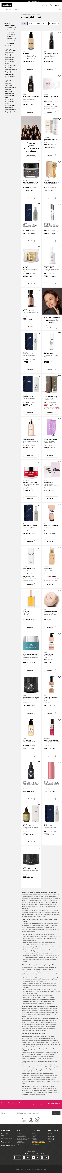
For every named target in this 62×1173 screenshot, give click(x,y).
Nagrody (50, 1133)
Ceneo (50, 1135)
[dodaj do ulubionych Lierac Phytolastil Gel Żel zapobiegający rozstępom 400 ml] (59, 633)
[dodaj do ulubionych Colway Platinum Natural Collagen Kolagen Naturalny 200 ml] (59, 805)
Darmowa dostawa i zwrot (23, 1138)
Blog (18, 1144)
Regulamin (34, 1139)
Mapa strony (50, 1141)
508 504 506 (5, 1130)
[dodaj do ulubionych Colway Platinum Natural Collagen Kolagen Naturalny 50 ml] (38, 376)
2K (46, 1157)
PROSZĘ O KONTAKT (54, 1104)
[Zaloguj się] (42, 5)
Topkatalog (34, 1138)
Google (51, 1139)
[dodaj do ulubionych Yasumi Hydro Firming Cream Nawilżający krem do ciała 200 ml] (38, 547)
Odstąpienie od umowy (6, 1138)
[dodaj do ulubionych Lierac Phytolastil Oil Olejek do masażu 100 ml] (38, 719)
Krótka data (19, 1141)
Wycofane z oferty (21, 1142)
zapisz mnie (56, 1113)
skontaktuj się (31, 155)
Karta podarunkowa (37, 1142)
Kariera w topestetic (21, 1136)
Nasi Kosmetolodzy (21, 1135)
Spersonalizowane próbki (38, 1141)
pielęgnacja (28, 14)
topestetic (23, 14)
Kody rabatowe (35, 1144)
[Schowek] (47, 5)
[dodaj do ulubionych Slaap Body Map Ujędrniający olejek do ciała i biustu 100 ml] (38, 590)
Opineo (51, 1136)
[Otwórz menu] (2, 9)
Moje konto (34, 1135)
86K (19, 1157)
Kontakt (34, 1133)
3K (37, 1157)
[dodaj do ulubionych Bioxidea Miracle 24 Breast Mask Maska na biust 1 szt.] (59, 75)
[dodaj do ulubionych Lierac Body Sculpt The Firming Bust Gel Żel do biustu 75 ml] (59, 505)
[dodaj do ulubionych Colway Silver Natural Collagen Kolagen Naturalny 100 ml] (38, 204)
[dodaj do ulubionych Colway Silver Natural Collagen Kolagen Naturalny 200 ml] (38, 505)
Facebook (51, 1138)
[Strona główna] (7, 5)
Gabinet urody (6, 1142)
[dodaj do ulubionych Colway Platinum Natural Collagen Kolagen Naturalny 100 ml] (38, 333)
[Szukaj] (60, 9)
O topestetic (19, 1133)
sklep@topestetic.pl (7, 1145)
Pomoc (33, 1136)
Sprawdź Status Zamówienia (5, 1134)
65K (28, 1157)
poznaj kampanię (51, 327)
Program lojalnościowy (22, 1139)
